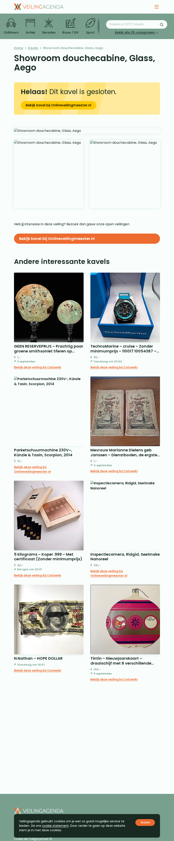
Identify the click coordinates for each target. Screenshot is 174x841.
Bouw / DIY (70, 32)
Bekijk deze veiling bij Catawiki (37, 367)
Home (18, 48)
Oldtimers (11, 32)
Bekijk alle (135, 32)
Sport (90, 32)
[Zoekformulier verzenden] (161, 24)
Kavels (33, 48)
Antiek (30, 32)
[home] (38, 6)
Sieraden (49, 32)
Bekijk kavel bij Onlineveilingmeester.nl (58, 105)
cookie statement (55, 826)
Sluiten (145, 822)
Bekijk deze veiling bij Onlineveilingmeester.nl (32, 469)
